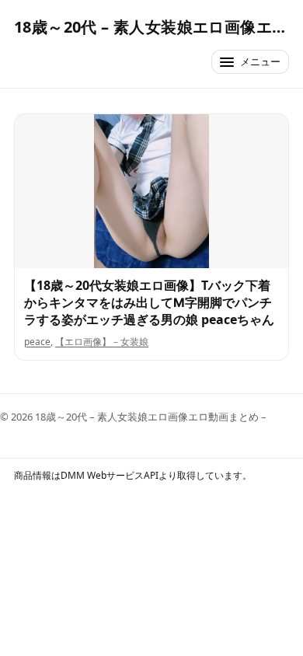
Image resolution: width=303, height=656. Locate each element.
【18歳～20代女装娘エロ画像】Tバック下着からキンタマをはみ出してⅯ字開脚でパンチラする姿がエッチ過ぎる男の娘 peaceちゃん (149, 302)
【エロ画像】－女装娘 (101, 341)
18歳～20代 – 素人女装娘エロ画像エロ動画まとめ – (151, 26)
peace (37, 341)
